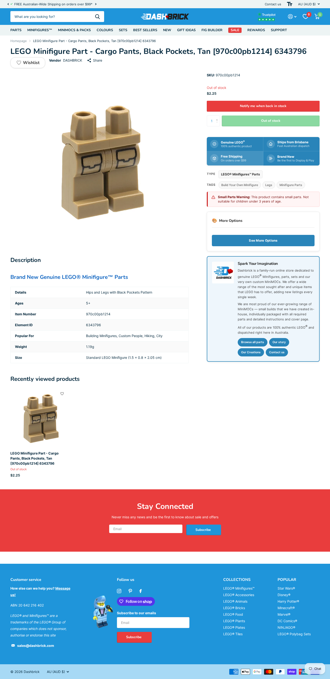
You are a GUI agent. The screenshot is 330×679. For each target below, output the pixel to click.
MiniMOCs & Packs (74, 30)
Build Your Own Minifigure (239, 185)
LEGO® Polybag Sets (294, 634)
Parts (16, 30)
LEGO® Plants (234, 621)
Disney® (284, 595)
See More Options (263, 240)
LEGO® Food (233, 614)
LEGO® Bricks (234, 608)
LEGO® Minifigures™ (239, 588)
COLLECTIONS (237, 579)
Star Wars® (286, 588)
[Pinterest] (130, 591)
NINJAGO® (286, 627)
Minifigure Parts (291, 185)
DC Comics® (287, 621)
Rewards (256, 30)
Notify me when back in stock (263, 106)
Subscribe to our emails (136, 613)
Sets (123, 30)
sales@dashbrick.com (35, 645)
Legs (268, 185)
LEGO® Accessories (238, 595)
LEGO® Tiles (233, 634)
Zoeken (97, 16)
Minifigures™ (39, 30)
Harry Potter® (288, 601)
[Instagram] (119, 591)
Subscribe (203, 529)
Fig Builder (211, 30)
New (167, 30)
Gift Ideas (186, 30)
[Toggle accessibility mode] (289, 4)
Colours (105, 30)
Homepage (18, 41)
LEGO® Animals (235, 601)
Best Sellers (145, 30)
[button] (8, 4)
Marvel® (284, 614)
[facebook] (140, 591)
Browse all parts (252, 342)
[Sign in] (292, 16)
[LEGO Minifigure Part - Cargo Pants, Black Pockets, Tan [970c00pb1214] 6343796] (39, 418)
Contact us (273, 4)
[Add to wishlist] (62, 393)
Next (96, 4)
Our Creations (251, 352)
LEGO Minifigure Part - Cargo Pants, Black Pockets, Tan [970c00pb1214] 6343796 (34, 458)
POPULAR (287, 579)
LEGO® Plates (234, 627)
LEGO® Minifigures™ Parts (240, 174)
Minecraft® (286, 608)
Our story (279, 342)
